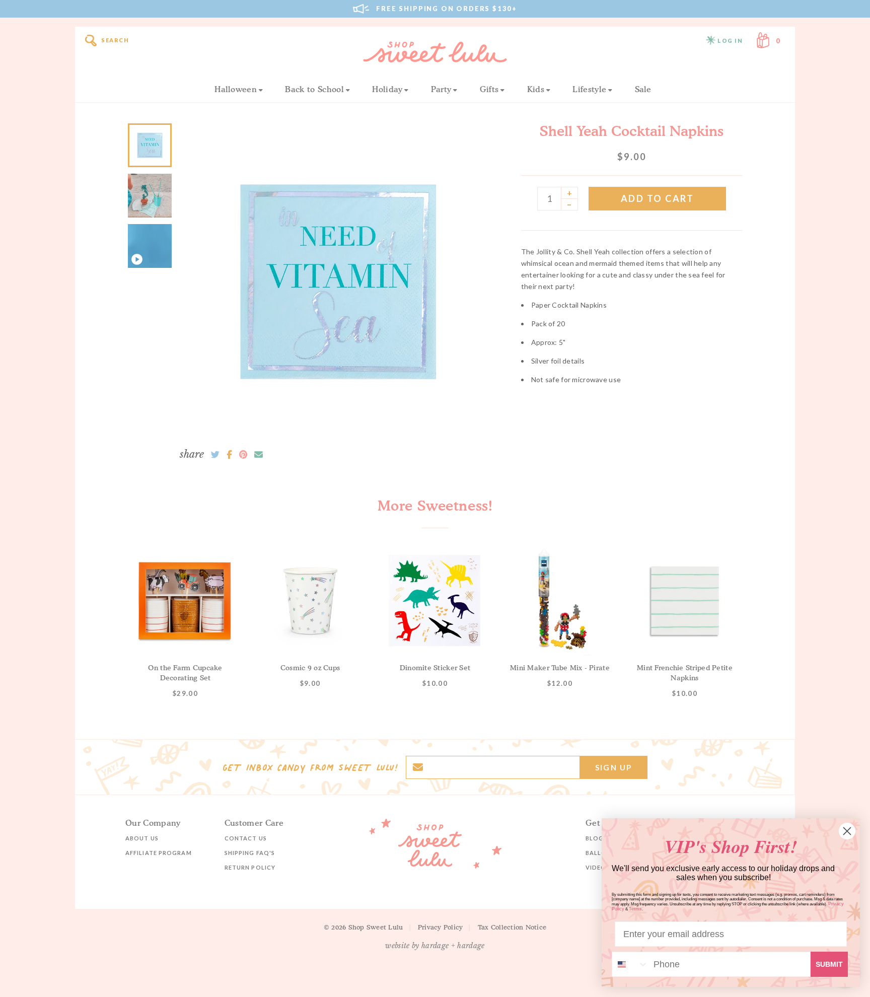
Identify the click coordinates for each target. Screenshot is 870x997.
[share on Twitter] (215, 454)
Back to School (314, 89)
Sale (643, 89)
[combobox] (630, 964)
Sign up (613, 767)
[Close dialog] (847, 831)
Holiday (387, 89)
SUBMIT (829, 964)
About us (142, 838)
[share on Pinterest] (243, 454)
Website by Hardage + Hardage (435, 945)
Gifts (489, 89)
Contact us (246, 838)
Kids (535, 89)
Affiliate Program (158, 852)
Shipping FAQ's (250, 852)
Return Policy (250, 867)
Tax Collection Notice (512, 927)
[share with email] (258, 454)
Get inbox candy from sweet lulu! (310, 767)
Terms (635, 908)
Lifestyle (589, 89)
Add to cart (657, 198)
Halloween (235, 89)
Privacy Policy (440, 927)
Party (441, 89)
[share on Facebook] (229, 454)
